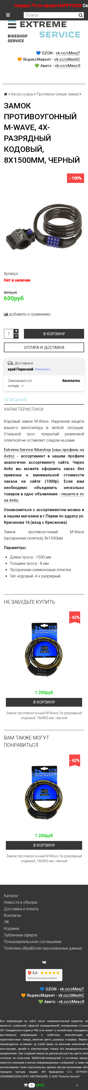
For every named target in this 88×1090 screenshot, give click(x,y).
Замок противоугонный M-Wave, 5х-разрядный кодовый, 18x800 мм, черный (44, 715)
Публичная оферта (20, 935)
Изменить (43, 369)
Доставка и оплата (21, 909)
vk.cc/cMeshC (67, 59)
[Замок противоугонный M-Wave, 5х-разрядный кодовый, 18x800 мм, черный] (44, 649)
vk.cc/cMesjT (68, 53)
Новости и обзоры (20, 902)
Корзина (11, 928)
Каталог (11, 895)
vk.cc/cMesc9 (67, 65)
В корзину (54, 334)
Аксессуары (22, 94)
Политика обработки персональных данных (43, 948)
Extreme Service (69, 1076)
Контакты (12, 915)
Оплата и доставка (44, 347)
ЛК (6, 922)
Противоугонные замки (58, 94)
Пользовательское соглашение (32, 941)
